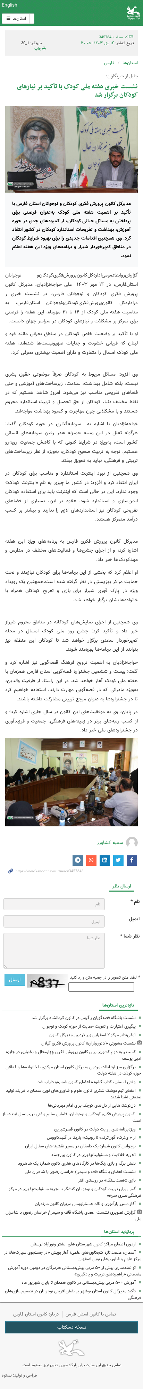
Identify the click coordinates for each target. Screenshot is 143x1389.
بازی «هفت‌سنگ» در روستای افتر (107, 1180)
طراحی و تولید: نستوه (19, 1375)
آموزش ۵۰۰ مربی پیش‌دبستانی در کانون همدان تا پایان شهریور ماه (79, 1282)
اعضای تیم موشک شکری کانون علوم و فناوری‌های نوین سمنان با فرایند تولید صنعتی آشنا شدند (73, 1093)
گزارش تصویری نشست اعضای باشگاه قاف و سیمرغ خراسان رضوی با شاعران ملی (73, 1215)
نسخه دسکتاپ (71, 1327)
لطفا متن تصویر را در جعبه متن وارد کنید (105, 977)
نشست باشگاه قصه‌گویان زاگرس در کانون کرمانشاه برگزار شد (84, 1017)
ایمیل (134, 919)
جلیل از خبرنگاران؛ (122, 76)
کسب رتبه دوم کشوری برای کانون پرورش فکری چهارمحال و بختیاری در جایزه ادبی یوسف (73, 1055)
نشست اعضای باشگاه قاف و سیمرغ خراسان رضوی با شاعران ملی (80, 1171)
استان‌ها (18, 18)
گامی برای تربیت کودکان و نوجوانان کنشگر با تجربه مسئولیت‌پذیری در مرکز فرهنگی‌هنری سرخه (75, 1192)
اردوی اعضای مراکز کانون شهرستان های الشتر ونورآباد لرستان (83, 1244)
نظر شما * (130, 936)
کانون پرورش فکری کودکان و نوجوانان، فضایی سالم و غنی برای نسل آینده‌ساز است (71, 1117)
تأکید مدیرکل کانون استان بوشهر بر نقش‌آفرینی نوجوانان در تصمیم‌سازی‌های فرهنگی (73, 1294)
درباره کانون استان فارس (36, 1314)
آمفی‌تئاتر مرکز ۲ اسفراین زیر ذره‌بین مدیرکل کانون (92, 1035)
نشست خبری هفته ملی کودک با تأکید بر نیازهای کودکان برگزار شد (77, 90)
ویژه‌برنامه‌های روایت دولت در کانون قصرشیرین (95, 1129)
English (9, 5)
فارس (109, 63)
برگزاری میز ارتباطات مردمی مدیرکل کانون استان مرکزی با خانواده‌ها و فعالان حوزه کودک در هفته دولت (73, 1070)
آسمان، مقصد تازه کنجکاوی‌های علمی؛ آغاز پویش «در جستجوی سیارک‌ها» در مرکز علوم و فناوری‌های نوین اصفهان (72, 1255)
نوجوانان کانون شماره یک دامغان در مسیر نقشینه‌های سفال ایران (80, 1146)
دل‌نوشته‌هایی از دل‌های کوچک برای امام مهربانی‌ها (92, 1105)
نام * (135, 901)
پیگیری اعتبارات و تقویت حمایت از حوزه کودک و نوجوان (89, 1026)
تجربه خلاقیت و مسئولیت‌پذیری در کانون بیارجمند (93, 1155)
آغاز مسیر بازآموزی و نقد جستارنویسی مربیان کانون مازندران (85, 1204)
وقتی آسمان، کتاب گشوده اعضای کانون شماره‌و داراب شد (86, 1082)
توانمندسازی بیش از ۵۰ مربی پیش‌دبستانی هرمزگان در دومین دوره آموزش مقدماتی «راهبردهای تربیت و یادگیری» (74, 1271)
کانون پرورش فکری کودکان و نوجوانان (95, 13)
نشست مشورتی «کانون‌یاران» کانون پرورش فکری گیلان (88, 1043)
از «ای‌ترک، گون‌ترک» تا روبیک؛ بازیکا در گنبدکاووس (91, 1137)
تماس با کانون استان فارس (91, 1314)
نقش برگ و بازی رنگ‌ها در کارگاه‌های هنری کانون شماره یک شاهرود (77, 1163)
